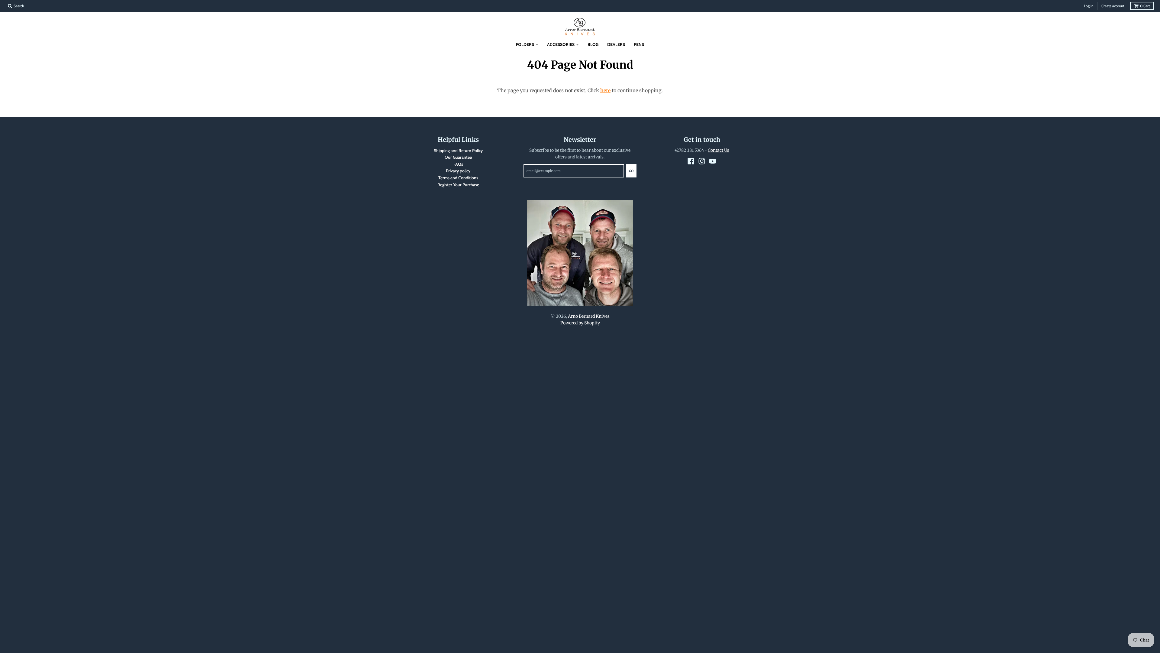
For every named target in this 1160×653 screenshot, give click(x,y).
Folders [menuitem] (525, 44)
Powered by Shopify (580, 323)
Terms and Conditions (458, 177)
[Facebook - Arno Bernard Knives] (690, 161)
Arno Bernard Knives (589, 316)
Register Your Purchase (458, 184)
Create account (1112, 6)
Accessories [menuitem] (561, 44)
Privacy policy (458, 171)
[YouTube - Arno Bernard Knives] (712, 161)
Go (631, 171)
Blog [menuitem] (593, 44)
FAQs (458, 164)
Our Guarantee (458, 157)
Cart (1145, 6)
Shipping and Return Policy (458, 150)
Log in (1089, 6)
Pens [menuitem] (639, 44)
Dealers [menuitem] (616, 44)
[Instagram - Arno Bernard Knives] (701, 161)
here (605, 90)
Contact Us (718, 150)
